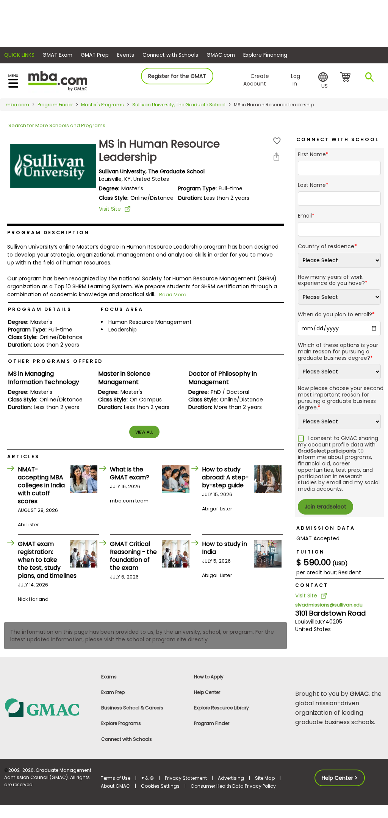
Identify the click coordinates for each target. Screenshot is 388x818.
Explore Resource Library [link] (221, 707)
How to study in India (224, 548)
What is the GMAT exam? (129, 473)
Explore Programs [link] (121, 723)
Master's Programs (102, 104)
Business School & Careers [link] (132, 707)
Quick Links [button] (19, 55)
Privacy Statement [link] (186, 778)
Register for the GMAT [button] (177, 76)
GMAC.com (221, 55)
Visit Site (110, 209)
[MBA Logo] (57, 80)
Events (125, 55)
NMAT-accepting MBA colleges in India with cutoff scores (41, 485)
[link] (48, 707)
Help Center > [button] (340, 778)
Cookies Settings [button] (160, 786)
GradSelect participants (327, 451)
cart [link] (346, 77)
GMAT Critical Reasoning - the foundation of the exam (133, 556)
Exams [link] (109, 676)
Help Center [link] (207, 692)
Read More (172, 294)
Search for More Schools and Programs (56, 125)
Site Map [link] (265, 778)
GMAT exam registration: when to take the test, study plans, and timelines (47, 560)
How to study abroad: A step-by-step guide (225, 477)
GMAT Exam (57, 55)
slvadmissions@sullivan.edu (329, 605)
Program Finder (55, 104)
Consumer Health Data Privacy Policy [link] (233, 786)
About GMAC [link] (115, 786)
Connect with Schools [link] (126, 739)
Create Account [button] (256, 79)
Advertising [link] (231, 778)
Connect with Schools (170, 55)
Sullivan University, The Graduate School (178, 104)
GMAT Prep (95, 55)
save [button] (277, 141)
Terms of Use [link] (115, 778)
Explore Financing (265, 55)
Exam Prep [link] (113, 692)
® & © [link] (147, 778)
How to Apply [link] (209, 676)
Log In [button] (295, 79)
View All (144, 432)
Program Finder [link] (211, 723)
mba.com (17, 104)
